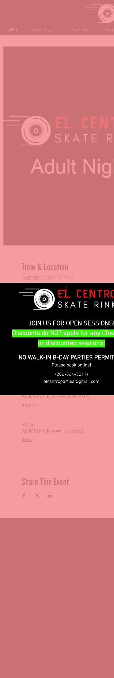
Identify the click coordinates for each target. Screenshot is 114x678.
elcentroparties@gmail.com (71, 381)
